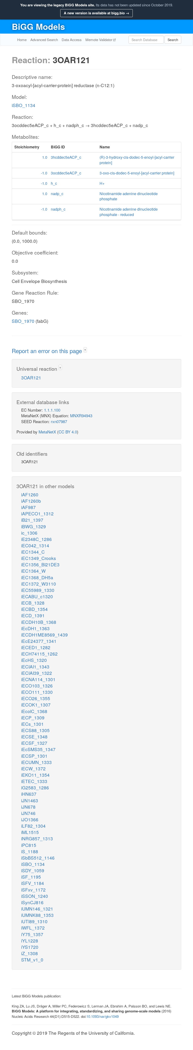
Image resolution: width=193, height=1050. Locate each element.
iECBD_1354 (34, 609)
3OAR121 (31, 377)
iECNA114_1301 (38, 679)
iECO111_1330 (37, 692)
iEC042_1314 (35, 545)
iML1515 (30, 832)
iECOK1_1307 (36, 704)
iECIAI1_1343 (35, 666)
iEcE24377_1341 (38, 641)
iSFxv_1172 (33, 889)
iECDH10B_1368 (38, 622)
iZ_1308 (29, 953)
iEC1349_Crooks (38, 558)
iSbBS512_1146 (38, 857)
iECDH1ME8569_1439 (44, 634)
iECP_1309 (32, 717)
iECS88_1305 (35, 730)
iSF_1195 (31, 876)
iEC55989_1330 (37, 590)
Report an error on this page (48, 351)
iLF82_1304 (33, 825)
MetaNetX (47, 432)
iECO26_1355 (35, 698)
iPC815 (28, 845)
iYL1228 (29, 940)
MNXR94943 (81, 415)
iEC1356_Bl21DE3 (40, 564)
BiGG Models (38, 26)
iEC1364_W (33, 570)
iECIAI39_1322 (36, 673)
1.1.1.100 (52, 410)
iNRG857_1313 (37, 838)
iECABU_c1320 (37, 596)
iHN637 (28, 794)
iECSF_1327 (34, 743)
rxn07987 (59, 421)
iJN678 (28, 806)
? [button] (85, 350)
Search (173, 39)
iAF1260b (31, 501)
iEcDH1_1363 (35, 628)
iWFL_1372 (33, 927)
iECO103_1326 (37, 685)
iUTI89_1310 (34, 921)
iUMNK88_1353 (37, 915)
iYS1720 (29, 947)
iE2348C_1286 (36, 539)
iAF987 (28, 507)
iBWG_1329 (33, 526)
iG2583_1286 (35, 787)
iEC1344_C (33, 551)
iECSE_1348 (34, 736)
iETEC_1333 (34, 781)
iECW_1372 (33, 768)
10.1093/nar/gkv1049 (102, 1016)
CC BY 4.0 (68, 432)
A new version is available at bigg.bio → (96, 12)
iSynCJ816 (32, 902)
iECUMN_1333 (36, 762)
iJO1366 (29, 819)
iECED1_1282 (35, 647)
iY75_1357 (32, 934)
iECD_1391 (33, 615)
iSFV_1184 (32, 883)
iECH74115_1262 (39, 653)
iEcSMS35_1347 (38, 749)
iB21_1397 (32, 520)
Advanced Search (44, 39)
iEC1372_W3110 (38, 583)
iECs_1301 (32, 724)
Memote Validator (99, 39)
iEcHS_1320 (34, 660)
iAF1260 (29, 494)
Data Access (72, 39)
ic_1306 (29, 532)
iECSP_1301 (34, 756)
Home (22, 39)
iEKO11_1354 (35, 775)
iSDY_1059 (32, 870)
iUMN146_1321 (37, 908)
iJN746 (28, 813)
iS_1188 (29, 851)
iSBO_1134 (23, 105)
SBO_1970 (23, 321)
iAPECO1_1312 (37, 513)
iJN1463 (29, 800)
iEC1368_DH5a (37, 577)
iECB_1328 (32, 602)
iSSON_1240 (34, 896)
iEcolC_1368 (34, 711)
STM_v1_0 (32, 959)
